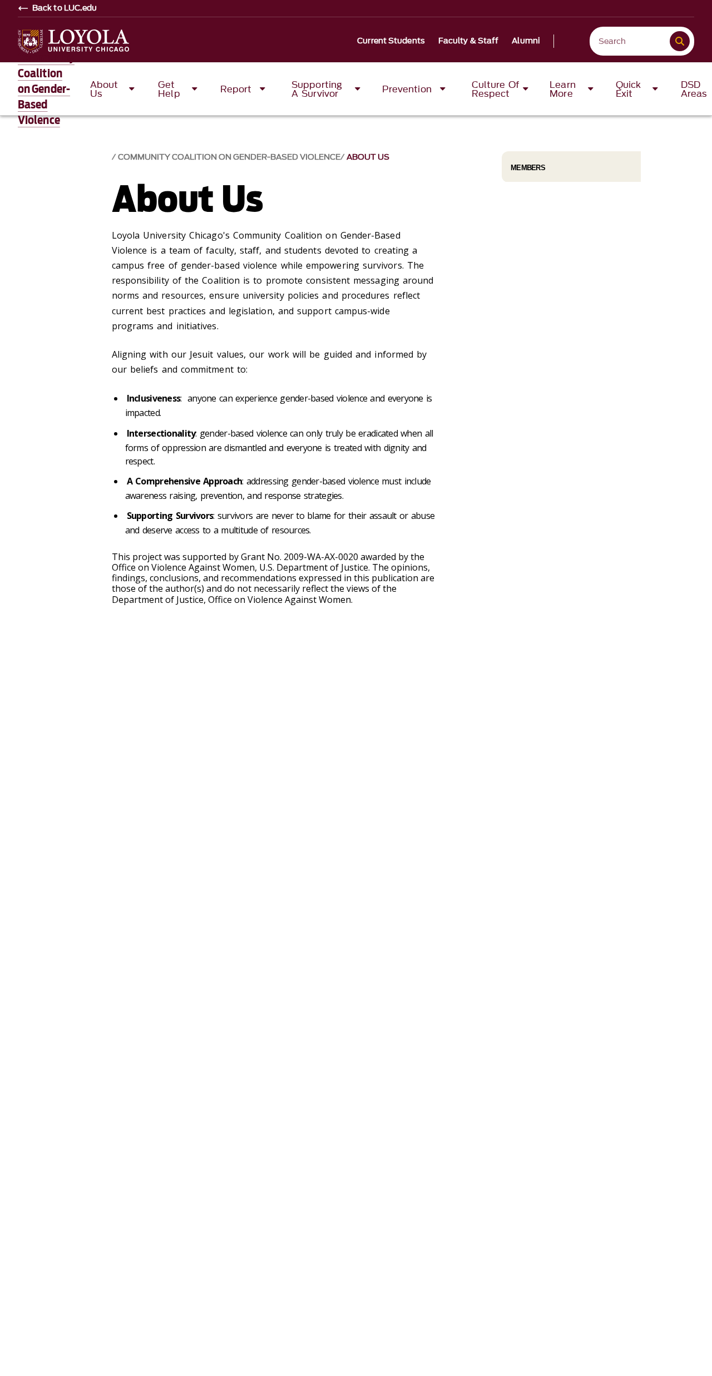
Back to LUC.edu (64, 8)
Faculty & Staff (468, 41)
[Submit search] (680, 41)
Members (528, 168)
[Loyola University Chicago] (73, 41)
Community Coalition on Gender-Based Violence (46, 89)
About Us (368, 157)
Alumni (526, 41)
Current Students (391, 41)
